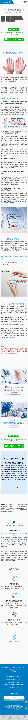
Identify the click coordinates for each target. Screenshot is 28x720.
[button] (23, 2)
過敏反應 (8, 21)
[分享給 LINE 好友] (13, 29)
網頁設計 (17, 709)
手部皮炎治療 (13, 19)
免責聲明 (13, 511)
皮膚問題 (11, 12)
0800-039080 (16, 681)
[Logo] (6, 2)
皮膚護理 (3, 21)
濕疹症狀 (8, 19)
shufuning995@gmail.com (16, 684)
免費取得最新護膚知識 (14, 699)
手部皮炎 (3, 17)
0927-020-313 (16, 682)
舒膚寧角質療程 (19, 17)
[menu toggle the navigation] (26, 2)
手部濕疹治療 (20, 19)
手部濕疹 (20, 12)
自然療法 (12, 21)
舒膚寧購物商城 (14, 693)
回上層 (14, 658)
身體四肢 (15, 12)
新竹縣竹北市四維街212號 (16, 686)
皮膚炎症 (3, 19)
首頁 (7, 12)
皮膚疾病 (12, 17)
